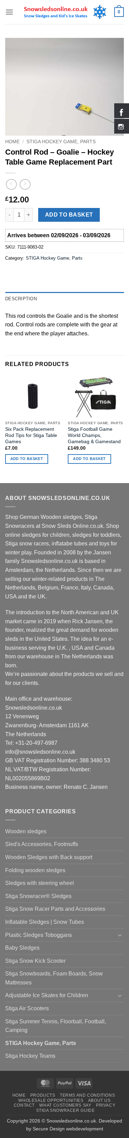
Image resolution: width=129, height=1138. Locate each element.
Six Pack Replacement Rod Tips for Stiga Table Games (31, 435)
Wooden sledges (25, 831)
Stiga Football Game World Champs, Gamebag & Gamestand (94, 435)
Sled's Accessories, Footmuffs (41, 844)
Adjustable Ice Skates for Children (46, 995)
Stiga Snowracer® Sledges (38, 896)
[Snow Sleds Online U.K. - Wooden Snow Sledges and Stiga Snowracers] (64, 12)
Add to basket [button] (26, 459)
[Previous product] (25, 184)
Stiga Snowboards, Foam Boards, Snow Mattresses (54, 978)
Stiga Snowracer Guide (65, 1110)
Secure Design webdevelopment (68, 1128)
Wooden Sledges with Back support (48, 857)
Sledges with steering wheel (39, 883)
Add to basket (69, 215)
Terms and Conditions (87, 1095)
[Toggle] (120, 935)
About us (99, 1100)
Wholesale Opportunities (50, 1100)
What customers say (65, 1105)
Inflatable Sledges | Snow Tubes (44, 922)
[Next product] (11, 184)
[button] (9, 11)
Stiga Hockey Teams (30, 1056)
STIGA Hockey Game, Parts (61, 141)
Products (42, 1095)
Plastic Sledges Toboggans (38, 935)
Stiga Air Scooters (27, 1008)
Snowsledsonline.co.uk (71, 1121)
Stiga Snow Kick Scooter (35, 961)
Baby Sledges (22, 948)
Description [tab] (21, 298)
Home (12, 141)
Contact (24, 1105)
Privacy (105, 1105)
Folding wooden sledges (35, 870)
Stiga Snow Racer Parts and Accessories (55, 909)
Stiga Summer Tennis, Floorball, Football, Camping (55, 1026)
